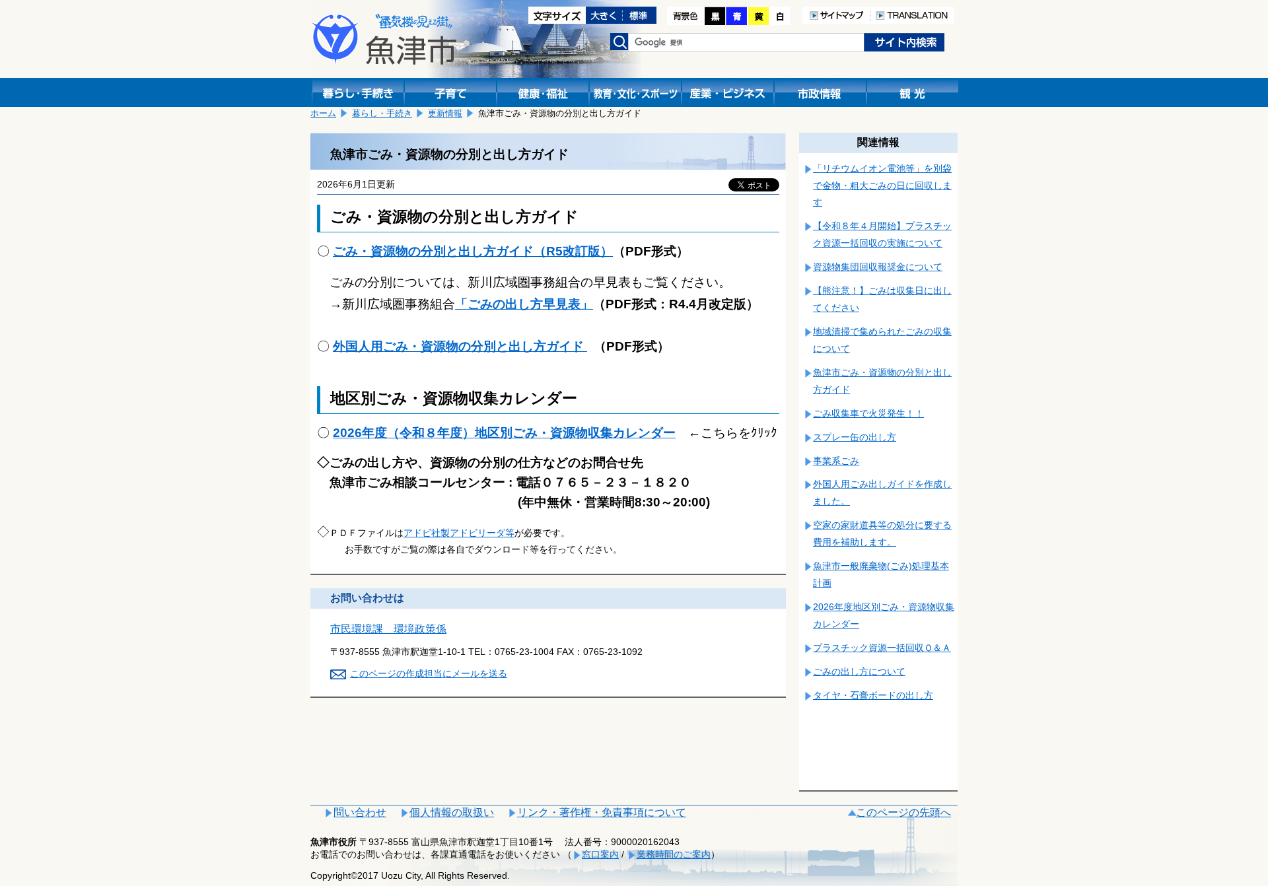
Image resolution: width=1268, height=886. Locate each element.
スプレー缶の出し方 (854, 437)
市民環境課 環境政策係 (388, 628)
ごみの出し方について (859, 671)
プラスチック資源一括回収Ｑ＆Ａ (882, 647)
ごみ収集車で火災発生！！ (868, 413)
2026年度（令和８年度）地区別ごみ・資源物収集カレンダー (504, 433)
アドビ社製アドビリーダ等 (459, 533)
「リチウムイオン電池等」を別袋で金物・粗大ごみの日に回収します (882, 185)
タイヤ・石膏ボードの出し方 (873, 695)
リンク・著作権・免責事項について (601, 812)
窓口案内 (600, 854)
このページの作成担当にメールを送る (428, 673)
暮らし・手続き (382, 113)
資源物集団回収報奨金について (877, 266)
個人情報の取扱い (451, 812)
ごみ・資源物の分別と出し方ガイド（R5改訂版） (473, 251)
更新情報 (445, 113)
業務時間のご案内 (674, 854)
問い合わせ (360, 812)
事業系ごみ (836, 461)
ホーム (323, 113)
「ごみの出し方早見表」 (524, 304)
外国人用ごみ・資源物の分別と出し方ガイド (460, 346)
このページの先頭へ (903, 812)
